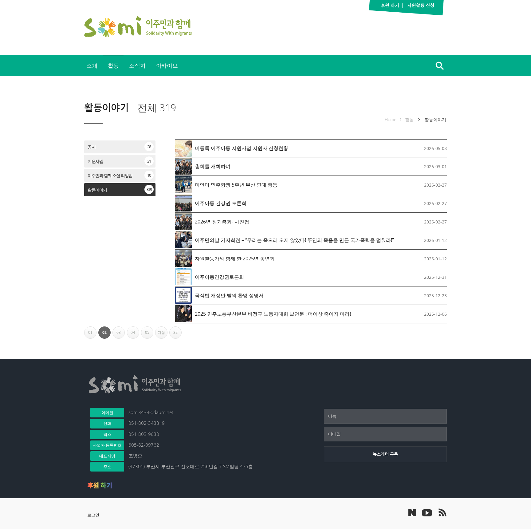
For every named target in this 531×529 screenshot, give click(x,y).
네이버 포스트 (412, 512)
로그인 (93, 515)
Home (390, 119)
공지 (119, 147)
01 (92, 334)
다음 (162, 334)
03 (120, 334)
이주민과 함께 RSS (442, 512)
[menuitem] (92, 65)
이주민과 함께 (138, 26)
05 (149, 334)
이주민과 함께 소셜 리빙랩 (119, 175)
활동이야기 (106, 107)
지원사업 (119, 161)
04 (135, 334)
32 (177, 334)
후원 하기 (99, 485)
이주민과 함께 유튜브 (427, 512)
